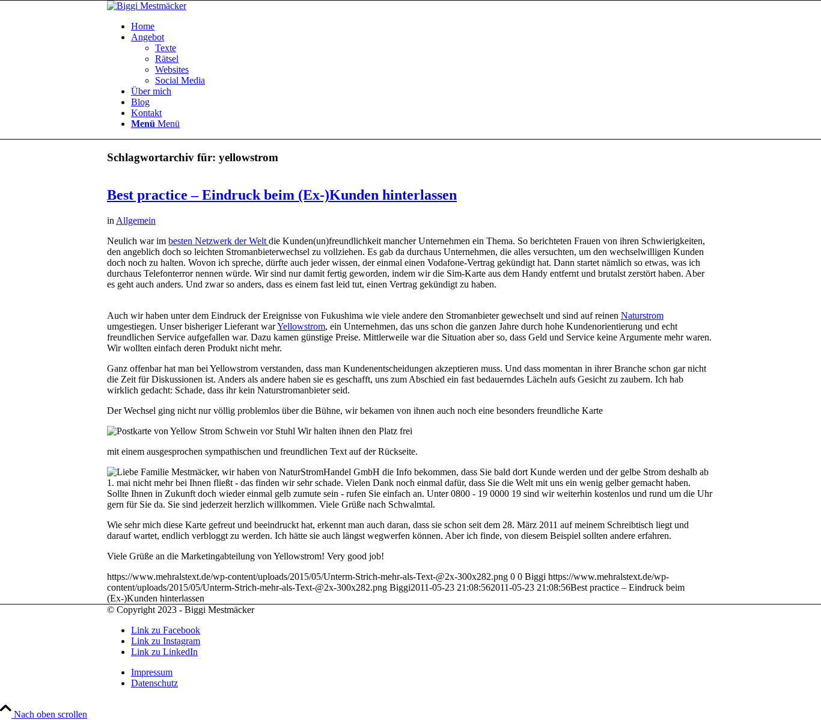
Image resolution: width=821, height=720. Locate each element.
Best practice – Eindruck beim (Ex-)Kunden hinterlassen (282, 195)
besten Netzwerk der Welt (218, 241)
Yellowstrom (301, 326)
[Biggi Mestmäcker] (146, 6)
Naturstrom (642, 315)
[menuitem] (422, 26)
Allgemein (136, 220)
